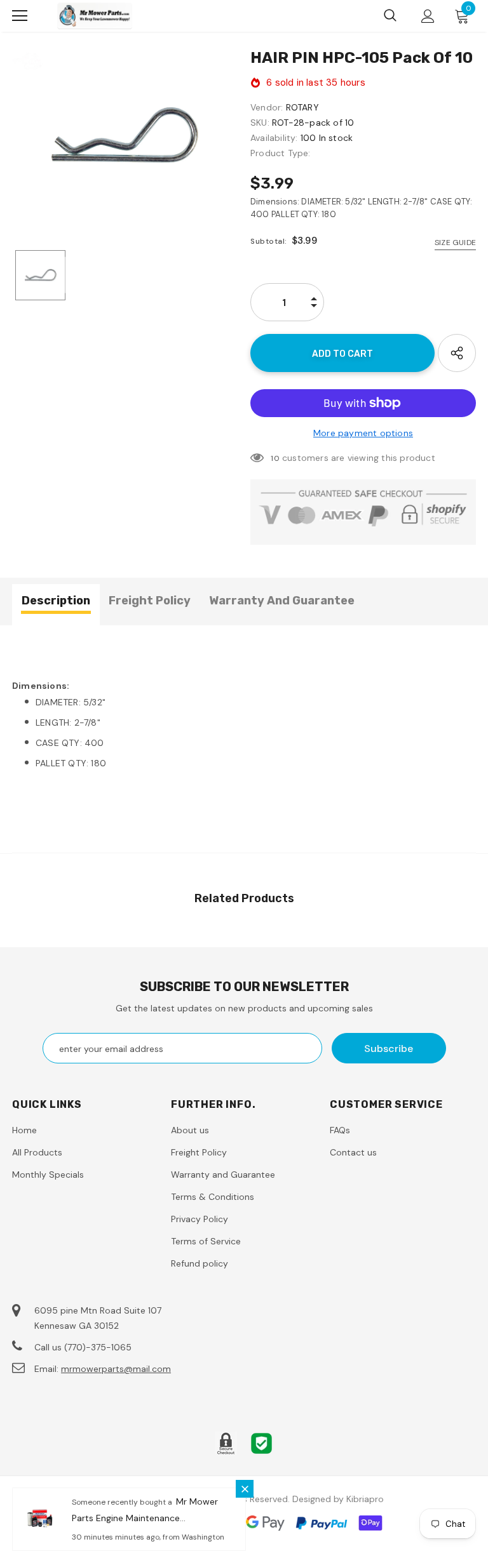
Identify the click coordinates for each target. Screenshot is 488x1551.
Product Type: (280, 153)
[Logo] (95, 15)
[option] (125, 135)
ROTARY (302, 107)
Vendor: (266, 107)
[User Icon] (428, 16)
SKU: (259, 122)
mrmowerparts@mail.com (116, 1369)
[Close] (245, 1489)
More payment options (363, 433)
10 (275, 458)
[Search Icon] (390, 16)
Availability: (274, 137)
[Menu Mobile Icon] (19, 15)
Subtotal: (268, 241)
